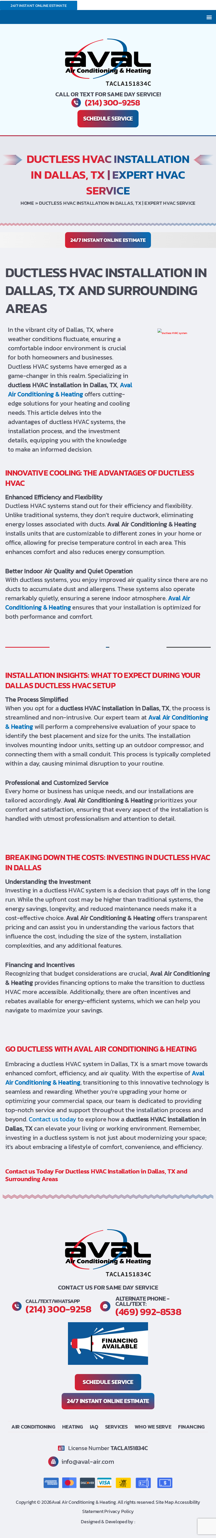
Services (116, 1427)
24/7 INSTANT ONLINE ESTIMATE (39, 5)
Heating (72, 1427)
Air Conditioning (33, 1427)
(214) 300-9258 (112, 102)
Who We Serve (153, 1427)
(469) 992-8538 (148, 1311)
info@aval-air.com (87, 1461)
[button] (209, 17)
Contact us (20, 1171)
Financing (191, 1427)
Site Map (165, 1502)
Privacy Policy (119, 1511)
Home (27, 203)
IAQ (94, 1427)
